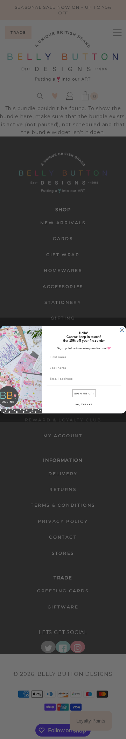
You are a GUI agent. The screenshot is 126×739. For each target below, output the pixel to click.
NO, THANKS (84, 404)
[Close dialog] (122, 329)
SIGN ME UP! (84, 393)
